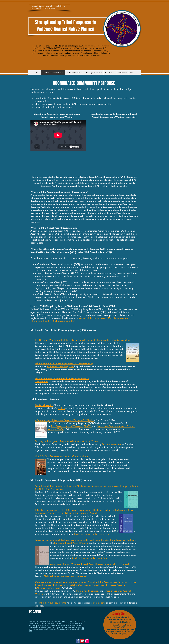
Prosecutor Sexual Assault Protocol (71, 542)
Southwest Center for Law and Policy (92, 533)
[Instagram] (87, 641)
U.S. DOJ (39, 456)
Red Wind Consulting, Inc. (60, 366)
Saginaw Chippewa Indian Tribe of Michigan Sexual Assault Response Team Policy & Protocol (82, 563)
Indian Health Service (87, 590)
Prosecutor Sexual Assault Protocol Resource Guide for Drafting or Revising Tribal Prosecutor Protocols (85, 539)
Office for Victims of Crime (49, 587)
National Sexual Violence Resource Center (65, 575)
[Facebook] (78, 641)
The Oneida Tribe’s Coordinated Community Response (62, 378)
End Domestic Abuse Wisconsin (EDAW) (71, 426)
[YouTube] (82, 641)
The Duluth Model (44, 405)
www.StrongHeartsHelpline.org (120, 625)
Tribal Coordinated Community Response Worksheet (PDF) (64, 363)
